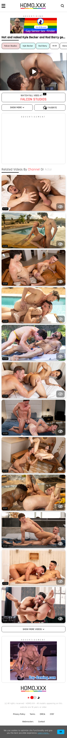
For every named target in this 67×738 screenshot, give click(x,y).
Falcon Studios (10, 46)
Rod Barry (42, 46)
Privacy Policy (19, 714)
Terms (32, 714)
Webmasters (28, 721)
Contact (41, 721)
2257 (52, 714)
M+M (55, 46)
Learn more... (43, 733)
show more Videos (32, 629)
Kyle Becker (28, 46)
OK (61, 732)
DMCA (42, 714)
